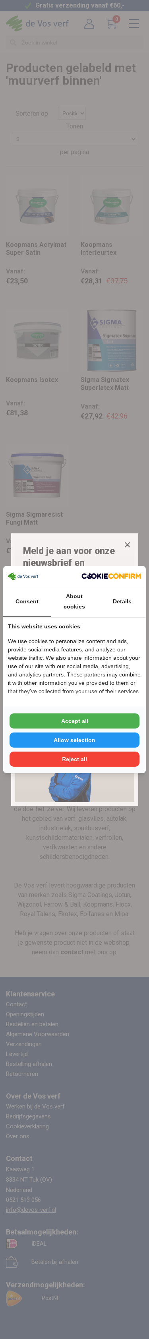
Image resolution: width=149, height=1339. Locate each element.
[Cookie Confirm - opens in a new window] (111, 576)
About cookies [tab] (74, 601)
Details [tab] (122, 601)
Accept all (74, 721)
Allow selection (74, 740)
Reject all (74, 759)
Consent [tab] (27, 601)
